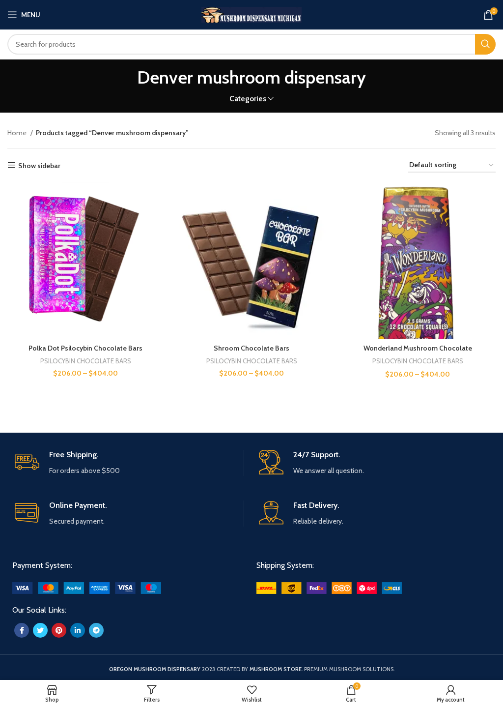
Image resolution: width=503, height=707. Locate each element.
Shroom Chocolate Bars (251, 348)
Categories (247, 98)
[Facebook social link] (21, 630)
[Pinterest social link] (59, 630)
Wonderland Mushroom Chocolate (417, 348)
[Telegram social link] (96, 630)
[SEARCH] (485, 44)
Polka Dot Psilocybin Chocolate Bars (85, 348)
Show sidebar (39, 165)
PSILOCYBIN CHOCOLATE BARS (85, 361)
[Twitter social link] (40, 630)
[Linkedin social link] (77, 630)
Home (17, 132)
